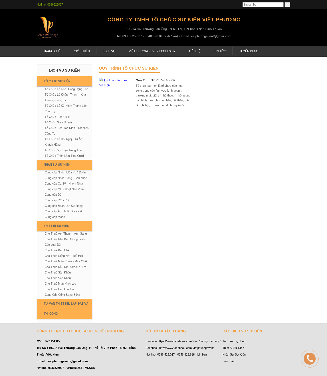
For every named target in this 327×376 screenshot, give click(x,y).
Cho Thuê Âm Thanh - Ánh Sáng (66, 233)
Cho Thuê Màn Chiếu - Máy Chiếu (66, 261)
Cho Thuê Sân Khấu (58, 272)
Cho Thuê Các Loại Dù (59, 289)
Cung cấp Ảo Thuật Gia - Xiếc (64, 211)
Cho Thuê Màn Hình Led (60, 283)
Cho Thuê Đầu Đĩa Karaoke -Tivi (66, 267)
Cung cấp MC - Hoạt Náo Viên (64, 189)
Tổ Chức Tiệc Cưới (57, 117)
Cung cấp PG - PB (57, 200)
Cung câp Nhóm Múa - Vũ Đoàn (65, 172)
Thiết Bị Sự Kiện (56, 225)
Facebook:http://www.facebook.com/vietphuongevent (180, 348)
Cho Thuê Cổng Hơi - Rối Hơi (64, 255)
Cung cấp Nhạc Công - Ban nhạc (66, 178)
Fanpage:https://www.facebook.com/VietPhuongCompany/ (183, 341)
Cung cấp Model (55, 217)
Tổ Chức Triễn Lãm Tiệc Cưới (64, 155)
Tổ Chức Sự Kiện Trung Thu (63, 150)
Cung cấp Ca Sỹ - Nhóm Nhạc (64, 183)
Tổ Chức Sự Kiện (57, 81)
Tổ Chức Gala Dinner (58, 122)
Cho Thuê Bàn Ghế (57, 250)
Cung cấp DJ (53, 194)
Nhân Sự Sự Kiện (57, 164)
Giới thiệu (228, 361)
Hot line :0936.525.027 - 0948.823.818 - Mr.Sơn (176, 354)
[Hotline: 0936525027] (300, 349)
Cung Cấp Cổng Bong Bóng (62, 294)
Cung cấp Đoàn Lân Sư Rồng (64, 205)
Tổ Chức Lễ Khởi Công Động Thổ (66, 89)
